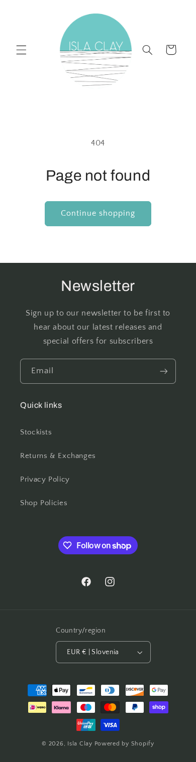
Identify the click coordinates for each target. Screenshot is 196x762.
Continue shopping (98, 213)
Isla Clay (79, 743)
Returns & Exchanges (58, 456)
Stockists (36, 432)
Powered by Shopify (124, 743)
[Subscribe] (163, 371)
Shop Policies (43, 503)
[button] (21, 49)
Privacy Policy (45, 480)
